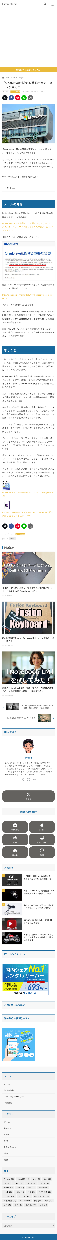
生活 (18, 1205)
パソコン (25, 1200)
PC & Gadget (18, 77)
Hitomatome (10, 4)
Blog (36, 1179)
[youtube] (34, 779)
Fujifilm (18, 1183)
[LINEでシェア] (24, 97)
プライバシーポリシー (14, 1096)
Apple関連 (23, 1179)
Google (44, 1183)
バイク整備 (10, 1200)
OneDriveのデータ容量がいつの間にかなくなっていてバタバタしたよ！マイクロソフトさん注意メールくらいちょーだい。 (28, 227)
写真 (48, 1200)
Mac (31, 1187)
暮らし (7, 1153)
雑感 (6, 1159)
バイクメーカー (41, 1196)
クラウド (13, 538)
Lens (20, 1187)
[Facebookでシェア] (11, 97)
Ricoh (8, 1192)
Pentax (42, 1187)
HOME (7, 77)
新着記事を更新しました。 (28, 69)
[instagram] (28, 779)
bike (6, 1140)
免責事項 (8, 1103)
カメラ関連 (45, 1192)
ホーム (7, 1084)
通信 (43, 1205)
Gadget (31, 1183)
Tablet (20, 1192)
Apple (7, 1134)
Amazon (20, 1004)
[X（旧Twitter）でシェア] (5, 97)
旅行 (7, 1205)
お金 (31, 1192)
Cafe (47, 1179)
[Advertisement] (28, 37)
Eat (7, 1183)
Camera (8, 1128)
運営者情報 (9, 1090)
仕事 (37, 1200)
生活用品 (31, 1205)
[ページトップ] (51, 1234)
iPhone (8, 1187)
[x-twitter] (23, 779)
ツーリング (24, 1196)
